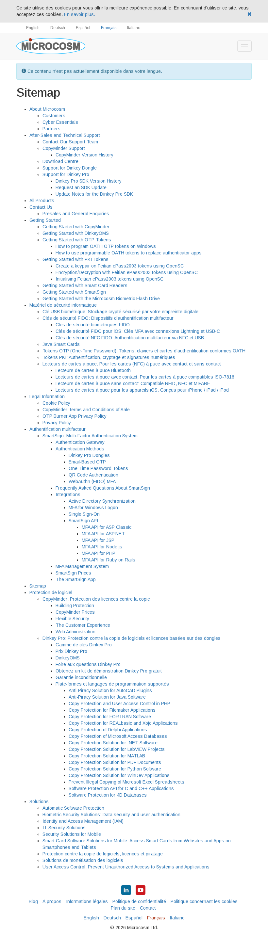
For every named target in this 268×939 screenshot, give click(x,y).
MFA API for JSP (98, 540)
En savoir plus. (79, 14)
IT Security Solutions (64, 827)
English (33, 27)
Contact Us (41, 207)
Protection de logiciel (50, 592)
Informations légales (87, 901)
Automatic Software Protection (73, 808)
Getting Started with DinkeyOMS (75, 233)
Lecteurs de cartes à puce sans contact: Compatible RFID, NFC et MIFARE (133, 383)
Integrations (68, 494)
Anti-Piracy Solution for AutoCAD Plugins (110, 690)
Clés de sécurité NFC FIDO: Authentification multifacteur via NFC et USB (130, 337)
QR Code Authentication (93, 475)
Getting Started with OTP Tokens (76, 239)
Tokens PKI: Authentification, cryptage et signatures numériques (108, 357)
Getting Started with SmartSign (74, 292)
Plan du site (123, 908)
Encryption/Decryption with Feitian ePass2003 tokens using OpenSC (127, 272)
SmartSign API (83, 520)
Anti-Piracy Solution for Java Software (107, 697)
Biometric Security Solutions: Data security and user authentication (111, 814)
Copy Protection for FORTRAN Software (110, 716)
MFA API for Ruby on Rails (108, 559)
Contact (148, 908)
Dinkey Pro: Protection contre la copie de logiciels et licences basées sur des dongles (131, 638)
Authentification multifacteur (57, 429)
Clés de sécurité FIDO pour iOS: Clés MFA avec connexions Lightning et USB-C (138, 331)
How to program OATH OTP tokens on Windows (106, 246)
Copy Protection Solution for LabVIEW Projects (117, 749)
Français (108, 27)
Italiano (133, 27)
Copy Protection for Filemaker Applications (112, 710)
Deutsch (57, 27)
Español (83, 27)
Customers (53, 115)
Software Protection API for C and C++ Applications (121, 788)
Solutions (39, 801)
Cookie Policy (56, 403)
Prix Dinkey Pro (71, 651)
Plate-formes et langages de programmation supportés (112, 684)
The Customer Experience (83, 625)
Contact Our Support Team (70, 141)
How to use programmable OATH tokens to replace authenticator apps (129, 252)
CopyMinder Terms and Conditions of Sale (86, 409)
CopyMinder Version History (84, 154)
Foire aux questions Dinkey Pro (88, 664)
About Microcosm (47, 109)
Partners (51, 128)
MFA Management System (82, 566)
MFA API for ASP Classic (106, 527)
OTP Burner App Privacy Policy (74, 416)
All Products (41, 200)
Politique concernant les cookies (204, 901)
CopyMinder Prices (75, 612)
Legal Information (47, 396)
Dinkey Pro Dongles (89, 455)
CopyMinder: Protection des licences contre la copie (96, 599)
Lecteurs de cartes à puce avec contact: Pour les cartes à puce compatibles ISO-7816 (145, 377)
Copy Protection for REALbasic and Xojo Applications (123, 723)
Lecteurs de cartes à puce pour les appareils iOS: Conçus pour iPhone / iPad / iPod (142, 390)
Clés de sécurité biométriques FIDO (93, 324)
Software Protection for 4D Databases (108, 795)
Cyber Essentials (60, 122)
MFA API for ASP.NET (103, 533)
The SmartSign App (76, 579)
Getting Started (45, 220)
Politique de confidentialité (139, 901)
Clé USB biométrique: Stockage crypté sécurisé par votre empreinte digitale (120, 311)
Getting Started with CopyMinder (75, 226)
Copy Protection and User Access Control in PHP (119, 703)
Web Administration (75, 631)
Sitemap (37, 586)
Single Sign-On (84, 514)
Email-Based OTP (87, 461)
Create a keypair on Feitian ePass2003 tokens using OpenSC (120, 265)
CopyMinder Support (63, 148)
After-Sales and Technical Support (64, 135)
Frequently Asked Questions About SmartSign (103, 488)
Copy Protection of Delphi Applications (108, 729)
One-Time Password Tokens (98, 468)
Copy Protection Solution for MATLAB (107, 755)
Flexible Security (72, 618)
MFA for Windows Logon (93, 507)
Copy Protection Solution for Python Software (115, 768)
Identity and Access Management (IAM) (83, 821)
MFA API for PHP (98, 553)
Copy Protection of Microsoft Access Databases (118, 736)
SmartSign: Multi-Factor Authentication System (90, 435)
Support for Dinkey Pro (65, 174)
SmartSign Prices (73, 572)
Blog (33, 901)
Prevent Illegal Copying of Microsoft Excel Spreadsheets (126, 782)
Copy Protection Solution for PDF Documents (115, 762)
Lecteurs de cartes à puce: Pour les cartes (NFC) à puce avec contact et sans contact (131, 363)
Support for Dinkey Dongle (69, 167)
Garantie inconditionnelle (81, 677)
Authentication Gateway (80, 442)
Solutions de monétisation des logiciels (82, 860)
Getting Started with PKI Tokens (75, 259)
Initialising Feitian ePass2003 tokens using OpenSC (109, 279)
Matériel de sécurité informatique (63, 305)
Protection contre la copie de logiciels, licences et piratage (102, 853)
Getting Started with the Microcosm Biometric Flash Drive (101, 298)
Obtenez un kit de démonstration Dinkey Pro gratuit (109, 670)
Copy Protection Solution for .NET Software (113, 742)
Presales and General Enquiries (75, 213)
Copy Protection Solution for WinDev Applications (119, 775)
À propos (51, 901)
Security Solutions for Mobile (71, 834)
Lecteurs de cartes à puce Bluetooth (93, 370)
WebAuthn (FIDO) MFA (92, 481)
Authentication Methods (80, 448)
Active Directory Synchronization (102, 501)
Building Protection (75, 605)
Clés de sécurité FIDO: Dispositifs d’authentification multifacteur (108, 318)
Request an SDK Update (81, 187)
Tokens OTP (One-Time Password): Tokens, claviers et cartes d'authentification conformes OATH (143, 350)
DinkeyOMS (68, 657)
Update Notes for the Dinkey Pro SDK (94, 194)
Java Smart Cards (61, 344)
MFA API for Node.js (102, 546)
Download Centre (60, 161)
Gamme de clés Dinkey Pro (84, 644)
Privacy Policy (56, 422)
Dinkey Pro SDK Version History (89, 181)
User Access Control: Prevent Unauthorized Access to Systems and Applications (125, 866)
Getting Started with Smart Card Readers (84, 285)
